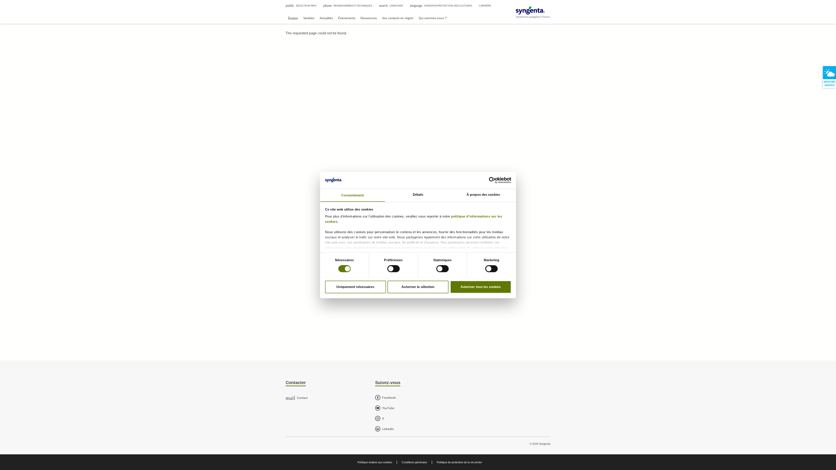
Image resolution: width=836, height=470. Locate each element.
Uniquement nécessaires (355, 287)
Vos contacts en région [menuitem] (397, 18)
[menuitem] (293, 18)
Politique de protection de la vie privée (459, 462)
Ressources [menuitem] (369, 18)
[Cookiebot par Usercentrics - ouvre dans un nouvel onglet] (492, 180)
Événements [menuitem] (346, 18)
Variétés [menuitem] (308, 18)
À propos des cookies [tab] (483, 194)
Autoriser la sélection (417, 287)
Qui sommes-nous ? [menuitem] (433, 18)
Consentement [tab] (352, 195)
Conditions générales (414, 462)
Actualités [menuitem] (326, 18)
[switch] (393, 268)
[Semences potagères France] (533, 10)
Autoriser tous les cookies (480, 287)
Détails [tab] (418, 194)
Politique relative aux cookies (374, 462)
